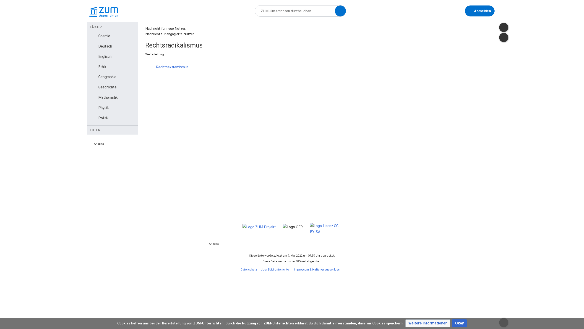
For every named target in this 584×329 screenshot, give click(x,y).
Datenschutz (249, 269)
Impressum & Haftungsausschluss (317, 269)
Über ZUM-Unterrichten (275, 269)
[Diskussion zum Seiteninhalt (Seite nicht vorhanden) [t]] (503, 27)
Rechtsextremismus (172, 67)
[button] (427, 323)
